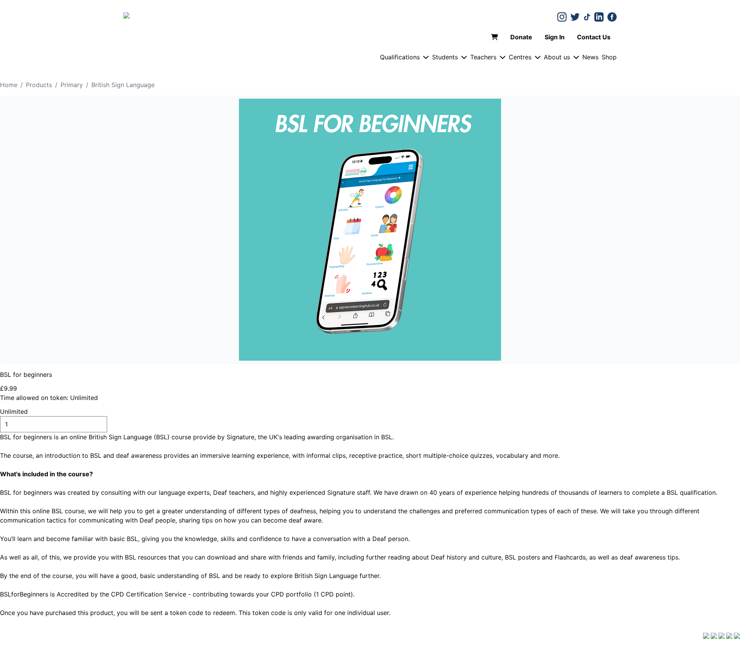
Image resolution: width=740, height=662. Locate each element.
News (590, 57)
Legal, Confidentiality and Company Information (469, 657)
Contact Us (593, 37)
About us (557, 57)
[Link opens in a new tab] (562, 17)
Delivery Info (18, 637)
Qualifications (400, 57)
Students (445, 57)
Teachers (483, 57)
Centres (520, 57)
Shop (609, 57)
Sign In (555, 37)
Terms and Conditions (75, 637)
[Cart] (494, 37)
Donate (521, 37)
